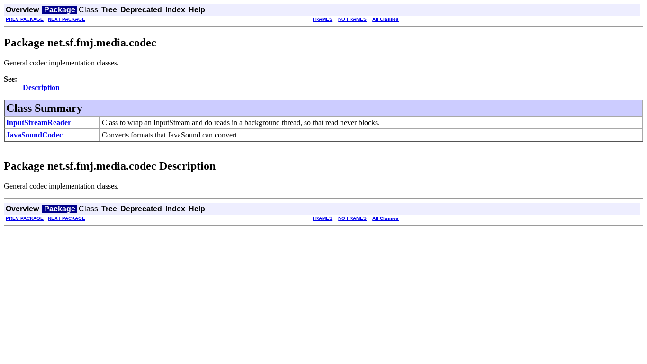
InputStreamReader (38, 122)
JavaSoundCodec (34, 135)
